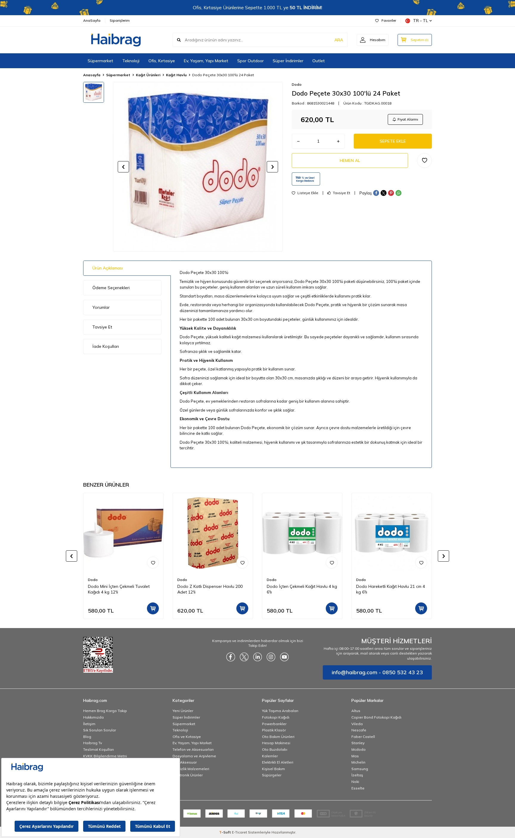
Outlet (318, 60)
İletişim (89, 724)
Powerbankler (274, 724)
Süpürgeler (271, 775)
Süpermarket (100, 60)
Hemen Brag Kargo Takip (105, 710)
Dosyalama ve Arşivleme (194, 756)
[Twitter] (244, 656)
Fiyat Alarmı (408, 119)
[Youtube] (284, 656)
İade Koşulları (105, 346)
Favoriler (388, 20)
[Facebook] (230, 656)
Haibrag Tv (92, 743)
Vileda (357, 724)
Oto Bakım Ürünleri (278, 736)
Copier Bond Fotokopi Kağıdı (376, 717)
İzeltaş (357, 775)
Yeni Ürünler (183, 710)
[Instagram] (270, 656)
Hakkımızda (93, 717)
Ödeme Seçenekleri (111, 287)
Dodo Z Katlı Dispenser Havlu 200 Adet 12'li (210, 589)
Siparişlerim (120, 20)
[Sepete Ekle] (153, 608)
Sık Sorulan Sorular (99, 730)
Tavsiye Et (341, 193)
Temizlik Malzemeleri (191, 769)
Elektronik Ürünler (188, 775)
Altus (355, 710)
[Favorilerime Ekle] (153, 562)
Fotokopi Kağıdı (275, 717)
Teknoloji (130, 60)
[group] (198, 166)
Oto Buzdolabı (274, 749)
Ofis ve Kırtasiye (187, 736)
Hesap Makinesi (276, 743)
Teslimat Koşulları (98, 749)
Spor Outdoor (250, 60)
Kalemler (270, 756)
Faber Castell (363, 736)
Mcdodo (358, 749)
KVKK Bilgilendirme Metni (105, 756)
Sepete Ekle (393, 141)
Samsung (359, 769)
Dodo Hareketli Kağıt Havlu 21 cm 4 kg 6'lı (390, 589)
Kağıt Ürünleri (148, 75)
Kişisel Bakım (273, 769)
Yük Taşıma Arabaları (280, 710)
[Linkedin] (257, 656)
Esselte (357, 788)
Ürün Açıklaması (107, 268)
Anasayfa (91, 75)
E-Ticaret (239, 832)
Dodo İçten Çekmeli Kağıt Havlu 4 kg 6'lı (302, 589)
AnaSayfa (91, 20)
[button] (123, 166)
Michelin (358, 762)
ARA (338, 40)
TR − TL (420, 20)
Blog (87, 736)
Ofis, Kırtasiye (161, 60)
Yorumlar (101, 307)
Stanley (357, 743)
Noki (355, 781)
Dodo (297, 84)
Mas (355, 756)
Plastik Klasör (274, 730)
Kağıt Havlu (176, 75)
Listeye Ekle (307, 193)
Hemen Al (350, 160)
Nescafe (358, 730)
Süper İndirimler (288, 60)
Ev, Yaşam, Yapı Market (206, 60)
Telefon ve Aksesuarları (193, 749)
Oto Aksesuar (185, 762)
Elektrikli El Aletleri (277, 762)
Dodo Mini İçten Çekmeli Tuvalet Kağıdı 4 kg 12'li (119, 589)
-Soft (225, 832)
